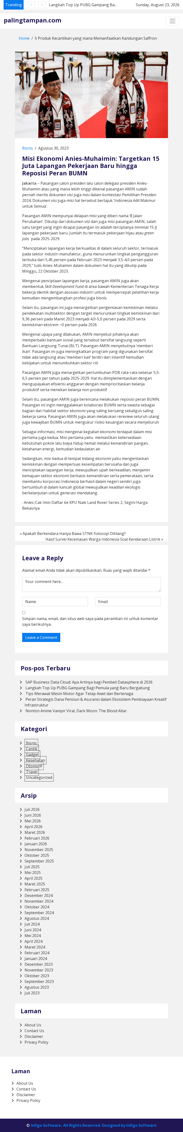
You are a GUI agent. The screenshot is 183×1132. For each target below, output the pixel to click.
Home (24, 38)
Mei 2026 (33, 821)
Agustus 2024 (37, 918)
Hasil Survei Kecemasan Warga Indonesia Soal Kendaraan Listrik (103, 539)
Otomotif (34, 766)
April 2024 (33, 941)
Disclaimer (34, 1036)
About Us (33, 1025)
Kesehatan (35, 760)
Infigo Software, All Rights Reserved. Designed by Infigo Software (94, 1125)
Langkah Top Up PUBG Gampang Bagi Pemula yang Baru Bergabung (111, 4)
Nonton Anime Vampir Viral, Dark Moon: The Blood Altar (76, 710)
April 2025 (33, 878)
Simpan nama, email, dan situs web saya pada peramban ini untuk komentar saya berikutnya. (90, 621)
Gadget (32, 754)
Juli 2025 (32, 866)
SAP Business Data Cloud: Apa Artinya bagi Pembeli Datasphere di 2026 (88, 682)
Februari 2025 (37, 889)
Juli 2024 (32, 924)
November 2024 (39, 901)
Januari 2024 (36, 958)
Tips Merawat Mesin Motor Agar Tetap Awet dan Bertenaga (79, 693)
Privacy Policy (36, 1042)
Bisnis (27, 148)
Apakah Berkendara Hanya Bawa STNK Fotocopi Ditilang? (74, 533)
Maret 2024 (35, 947)
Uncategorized (39, 777)
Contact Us (34, 1030)
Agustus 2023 (37, 987)
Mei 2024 (33, 935)
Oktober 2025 (37, 855)
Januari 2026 (36, 843)
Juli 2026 (32, 809)
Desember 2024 (39, 895)
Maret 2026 (35, 832)
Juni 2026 (33, 815)
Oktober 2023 (37, 975)
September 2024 (39, 912)
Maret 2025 (35, 884)
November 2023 (39, 970)
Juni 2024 (33, 930)
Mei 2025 (33, 872)
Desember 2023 (39, 964)
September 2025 (39, 861)
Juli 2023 (32, 993)
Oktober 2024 (37, 907)
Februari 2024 (37, 952)
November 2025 (39, 849)
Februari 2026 (37, 838)
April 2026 (33, 826)
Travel (31, 771)
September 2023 (39, 981)
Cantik (31, 748)
